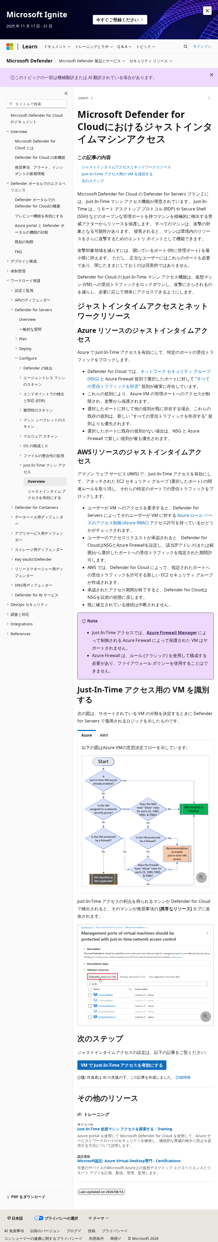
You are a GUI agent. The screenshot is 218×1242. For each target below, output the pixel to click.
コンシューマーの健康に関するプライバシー (41, 1238)
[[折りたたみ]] (66, 93)
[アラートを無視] (207, 10)
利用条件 (96, 1238)
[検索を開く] (185, 46)
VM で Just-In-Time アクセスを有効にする (122, 1065)
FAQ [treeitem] (18, 251)
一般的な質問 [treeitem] (30, 329)
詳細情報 (183, 1077)
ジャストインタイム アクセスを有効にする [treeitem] (47, 494)
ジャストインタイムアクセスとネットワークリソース (126, 166)
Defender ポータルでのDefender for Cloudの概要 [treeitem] (37, 203)
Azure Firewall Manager (171, 632)
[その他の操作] (209, 98)
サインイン (202, 46)
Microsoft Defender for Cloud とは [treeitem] (35, 144)
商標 (114, 1238)
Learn (83, 97)
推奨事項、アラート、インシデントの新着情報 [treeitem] (39, 170)
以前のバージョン (45, 1230)
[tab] (86, 735)
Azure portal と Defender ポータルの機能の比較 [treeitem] (39, 229)
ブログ (72, 1230)
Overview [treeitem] (27, 319)
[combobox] (36, 103)
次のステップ (93, 180)
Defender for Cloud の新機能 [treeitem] (40, 157)
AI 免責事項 (14, 1230)
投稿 (91, 1230)
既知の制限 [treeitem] (24, 241)
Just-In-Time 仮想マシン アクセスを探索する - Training (124, 1129)
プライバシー (113, 1230)
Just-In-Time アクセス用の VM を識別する (117, 173)
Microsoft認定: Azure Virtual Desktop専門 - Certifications (129, 1160)
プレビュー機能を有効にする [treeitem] (39, 215)
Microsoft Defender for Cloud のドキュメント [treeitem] (37, 118)
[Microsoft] (9, 46)
